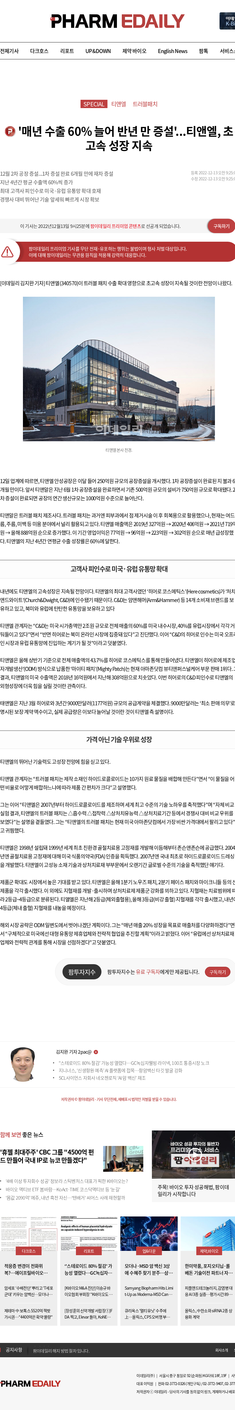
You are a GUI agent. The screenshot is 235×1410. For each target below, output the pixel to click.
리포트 (67, 51)
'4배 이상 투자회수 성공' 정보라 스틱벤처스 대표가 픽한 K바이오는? (67, 1180)
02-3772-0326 (175, 1383)
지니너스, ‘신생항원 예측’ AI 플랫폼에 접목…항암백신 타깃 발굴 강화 (120, 1070)
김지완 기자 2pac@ (73, 1051)
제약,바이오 (209, 1251)
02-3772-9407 (213, 1383)
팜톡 (203, 51)
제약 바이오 (134, 51)
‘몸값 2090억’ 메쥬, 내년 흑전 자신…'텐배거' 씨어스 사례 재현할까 (65, 1197)
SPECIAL (93, 104)
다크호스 (39, 51)
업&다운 (149, 1251)
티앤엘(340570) (62, 283)
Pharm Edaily (30, 1384)
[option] (78, 1349)
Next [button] (34, 1353)
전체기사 (9, 51)
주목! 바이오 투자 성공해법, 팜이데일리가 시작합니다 (193, 1190)
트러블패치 (145, 104)
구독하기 (217, 971)
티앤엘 (118, 104)
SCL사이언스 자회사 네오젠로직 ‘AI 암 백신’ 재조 (102, 1077)
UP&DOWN (98, 51)
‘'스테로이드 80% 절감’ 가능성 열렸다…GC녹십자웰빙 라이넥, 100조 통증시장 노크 (134, 1062)
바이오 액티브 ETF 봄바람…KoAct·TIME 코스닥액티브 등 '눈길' (63, 1189)
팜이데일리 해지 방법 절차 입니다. (61, 1350)
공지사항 (14, 1349)
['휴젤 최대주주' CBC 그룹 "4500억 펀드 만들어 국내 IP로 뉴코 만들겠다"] (123, 1158)
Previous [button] (34, 1346)
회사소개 (221, 1350)
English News (172, 51)
